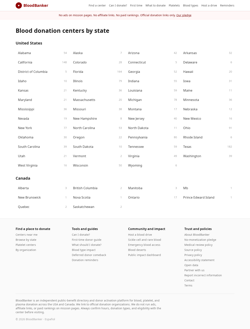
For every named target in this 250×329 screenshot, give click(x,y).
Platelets (174, 5)
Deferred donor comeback (89, 255)
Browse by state (26, 240)
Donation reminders (85, 260)
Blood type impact (84, 250)
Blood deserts (137, 250)
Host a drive (209, 5)
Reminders (227, 5)
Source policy (193, 250)
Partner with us (194, 270)
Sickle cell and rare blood (144, 240)
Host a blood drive (140, 234)
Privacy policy (193, 255)
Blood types (190, 5)
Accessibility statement (199, 260)
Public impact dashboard (144, 255)
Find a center (97, 5)
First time (136, 5)
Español (50, 319)
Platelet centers (26, 245)
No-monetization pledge (200, 240)
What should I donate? (86, 245)
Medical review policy (198, 245)
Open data (191, 265)
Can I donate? (118, 5)
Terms (188, 285)
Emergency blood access (144, 245)
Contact (189, 280)
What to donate (156, 5)
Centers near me (27, 234)
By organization (26, 250)
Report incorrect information (203, 275)
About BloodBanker (197, 234)
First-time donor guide (86, 240)
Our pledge (183, 15)
